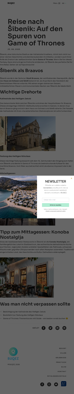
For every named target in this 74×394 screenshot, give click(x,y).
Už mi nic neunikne (55, 205)
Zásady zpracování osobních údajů (56, 211)
